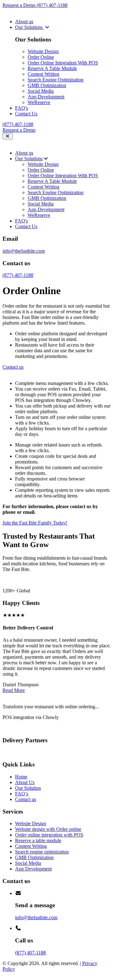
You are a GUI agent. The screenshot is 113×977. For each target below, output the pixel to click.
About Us (25, 782)
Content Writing (43, 74)
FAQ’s (21, 793)
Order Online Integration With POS (63, 62)
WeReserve (39, 102)
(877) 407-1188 (52, 5)
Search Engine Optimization (55, 79)
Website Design (43, 51)
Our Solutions (29, 27)
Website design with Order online (48, 829)
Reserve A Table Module (52, 68)
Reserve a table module (38, 840)
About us (24, 21)
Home (21, 776)
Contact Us (26, 113)
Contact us (25, 799)
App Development (46, 96)
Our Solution (28, 788)
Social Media (41, 91)
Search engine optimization (42, 851)
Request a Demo (20, 5)
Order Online (41, 57)
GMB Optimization (47, 85)
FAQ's (21, 108)
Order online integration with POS (49, 834)
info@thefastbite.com (24, 251)
